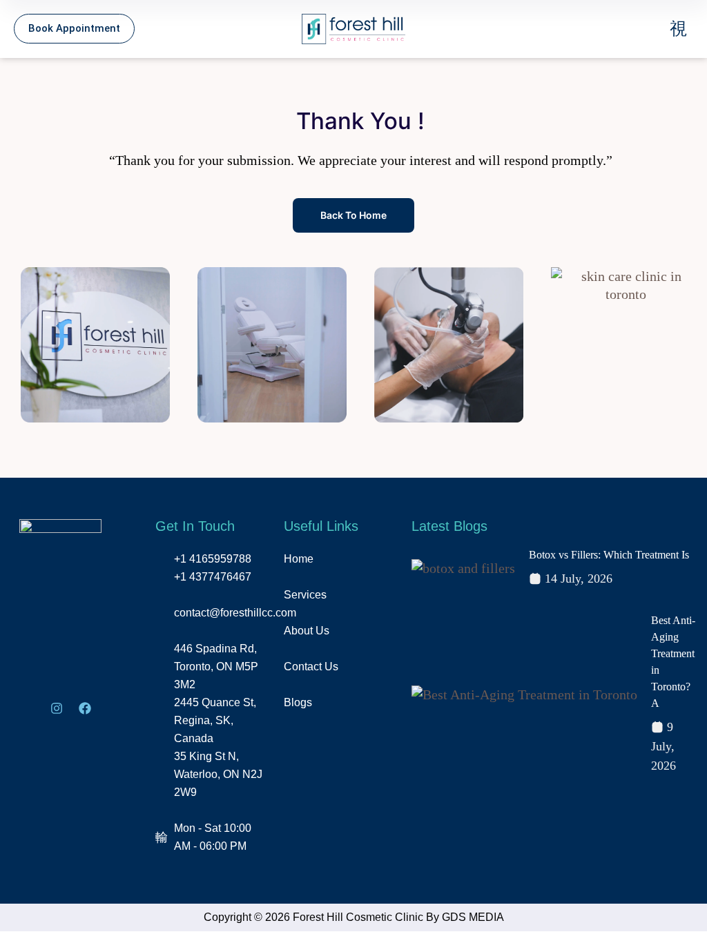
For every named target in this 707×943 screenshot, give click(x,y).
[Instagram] (56, 708)
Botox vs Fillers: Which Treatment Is (609, 555)
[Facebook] (84, 708)
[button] (613, 28)
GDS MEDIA (473, 917)
